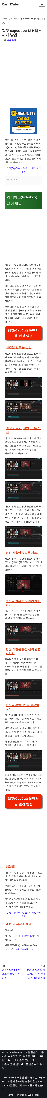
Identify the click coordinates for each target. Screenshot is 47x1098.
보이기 (16, 180)
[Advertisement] (23, 73)
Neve (10, 1095)
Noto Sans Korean (24, 949)
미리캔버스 (26, 936)
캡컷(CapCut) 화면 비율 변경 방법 (23, 333)
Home (4, 19)
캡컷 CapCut (14, 19)
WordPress (34, 1095)
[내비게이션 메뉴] (42, 4)
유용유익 (11, 40)
